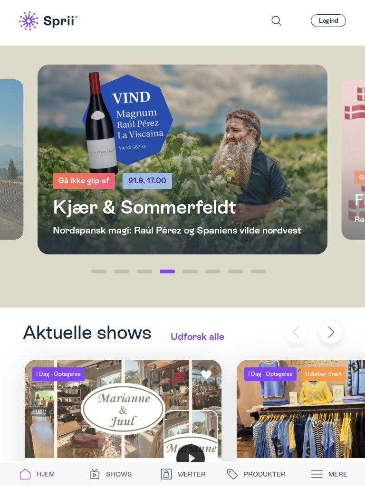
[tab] (36, 474)
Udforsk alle (197, 336)
